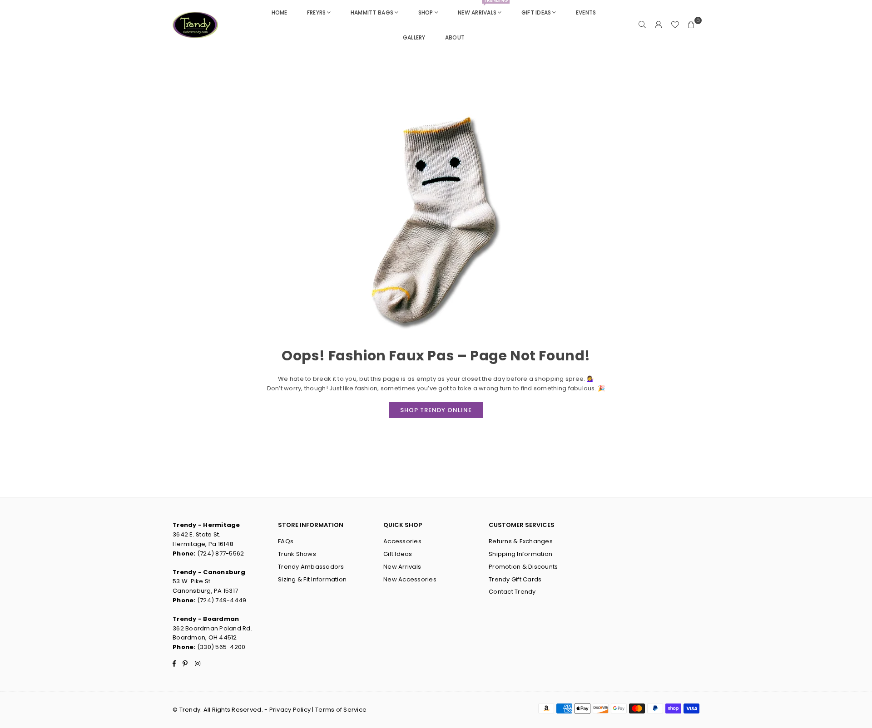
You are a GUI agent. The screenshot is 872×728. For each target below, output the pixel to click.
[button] (691, 25)
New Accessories (409, 579)
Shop (425, 12)
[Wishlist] (675, 25)
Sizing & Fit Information (312, 579)
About (455, 37)
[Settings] (658, 25)
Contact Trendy (512, 591)
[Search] (642, 25)
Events (586, 12)
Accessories (402, 541)
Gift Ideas (536, 12)
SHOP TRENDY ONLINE (436, 410)
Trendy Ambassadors (311, 566)
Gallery (414, 37)
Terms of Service (341, 709)
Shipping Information (520, 554)
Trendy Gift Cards (515, 579)
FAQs (285, 541)
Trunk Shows (297, 554)
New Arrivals (483, 8)
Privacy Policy (290, 709)
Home (279, 12)
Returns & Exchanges (521, 541)
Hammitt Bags (372, 12)
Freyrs (316, 12)
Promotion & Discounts (523, 566)
